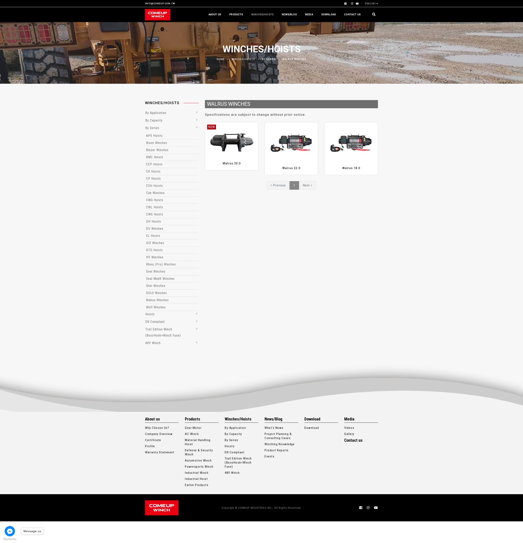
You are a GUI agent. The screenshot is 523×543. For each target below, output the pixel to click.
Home (221, 59)
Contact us (352, 14)
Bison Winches (156, 143)
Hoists (150, 314)
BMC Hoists (154, 157)
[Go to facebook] (10, 531)
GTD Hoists (154, 250)
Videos (349, 428)
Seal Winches (155, 271)
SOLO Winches (156, 293)
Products (236, 14)
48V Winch (153, 343)
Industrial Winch (196, 473)
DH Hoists (153, 221)
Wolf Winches (156, 307)
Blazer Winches (157, 150)
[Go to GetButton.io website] (9, 539)
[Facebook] (346, 3)
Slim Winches (155, 286)
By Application (155, 113)
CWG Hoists (154, 200)
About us (214, 14)
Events (269, 456)
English (370, 3)
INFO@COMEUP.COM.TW (160, 3)
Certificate (153, 440)
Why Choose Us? (157, 428)
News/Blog (289, 14)
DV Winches (154, 229)
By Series (269, 59)
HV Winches (154, 257)
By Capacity (154, 120)
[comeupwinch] (157, 14)
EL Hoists (153, 236)
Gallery (349, 434)
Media (309, 14)
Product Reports (277, 450)
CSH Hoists (154, 186)
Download (328, 14)
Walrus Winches (294, 59)
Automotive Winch (198, 460)
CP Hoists (153, 179)
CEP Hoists (154, 164)
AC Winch (192, 434)
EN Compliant (155, 322)
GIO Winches (155, 243)
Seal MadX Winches (160, 279)
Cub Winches (155, 193)
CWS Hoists (154, 214)
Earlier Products (196, 485)
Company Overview (159, 434)
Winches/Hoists (262, 14)
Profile (150, 446)
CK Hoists (153, 171)
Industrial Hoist (196, 479)
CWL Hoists (154, 207)
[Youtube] (356, 3)
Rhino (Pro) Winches (161, 264)
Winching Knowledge (280, 444)
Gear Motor (193, 428)
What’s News (274, 428)
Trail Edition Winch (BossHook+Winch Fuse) (238, 462)
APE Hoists (154, 136)
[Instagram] (351, 3)
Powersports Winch (199, 466)
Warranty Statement (159, 452)
